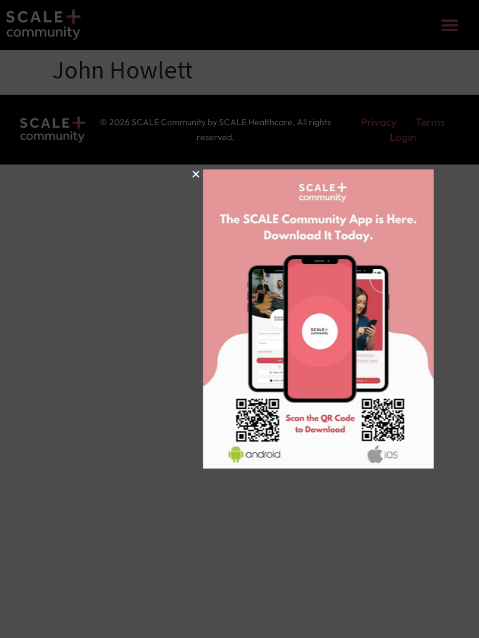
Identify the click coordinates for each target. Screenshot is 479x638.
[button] (152, 174)
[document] (239, 319)
